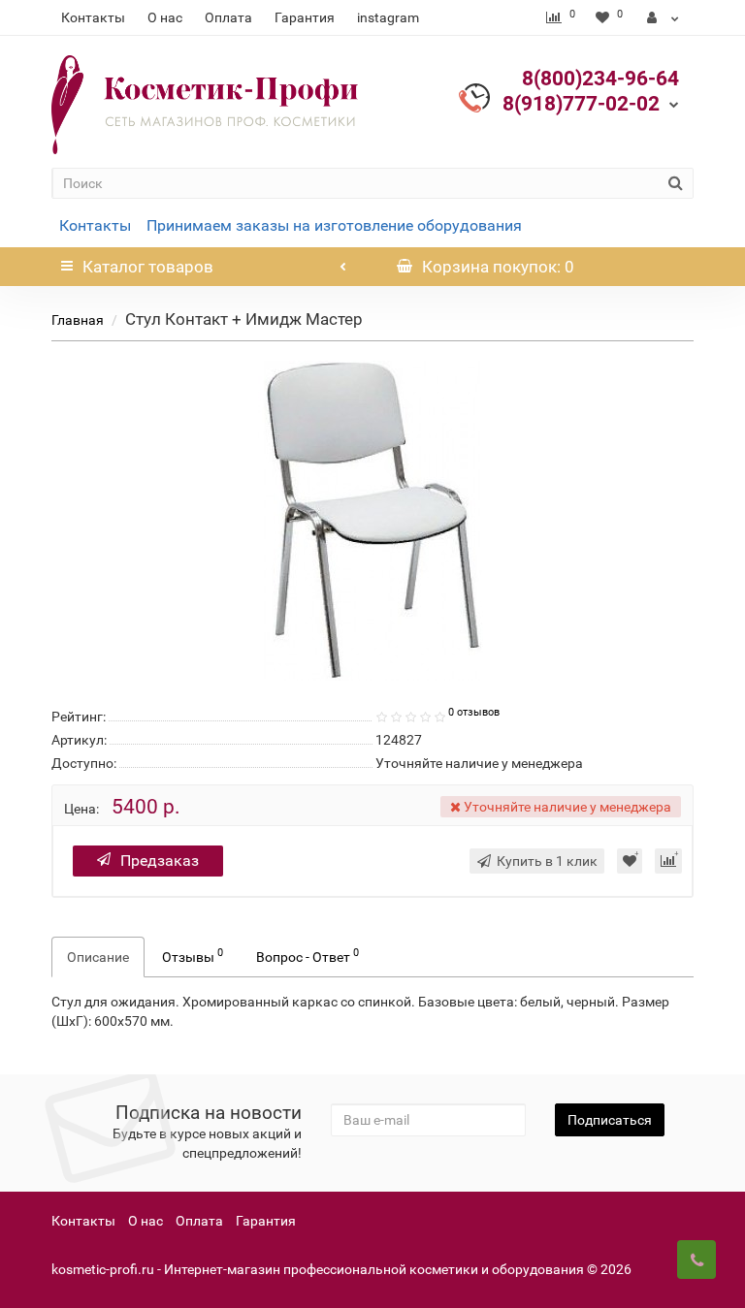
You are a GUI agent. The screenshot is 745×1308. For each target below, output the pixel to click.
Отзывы (192, 955)
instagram (388, 17)
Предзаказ (159, 860)
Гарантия (305, 17)
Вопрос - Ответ (307, 955)
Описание (98, 957)
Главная (77, 320)
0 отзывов (474, 712)
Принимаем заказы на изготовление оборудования (334, 225)
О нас (164, 17)
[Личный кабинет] (663, 17)
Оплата (228, 17)
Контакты (93, 17)
